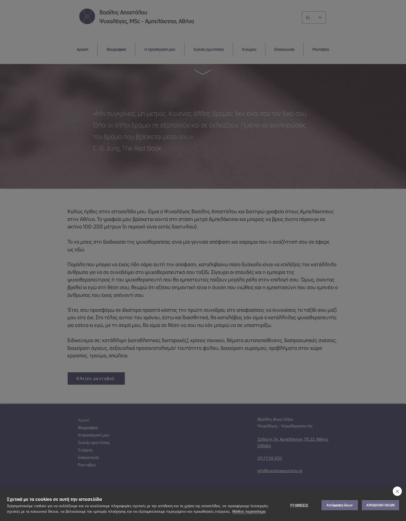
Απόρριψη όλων (339, 505)
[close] (397, 491)
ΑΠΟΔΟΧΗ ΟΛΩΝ (380, 505)
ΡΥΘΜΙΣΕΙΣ (299, 505)
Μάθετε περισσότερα (249, 511)
